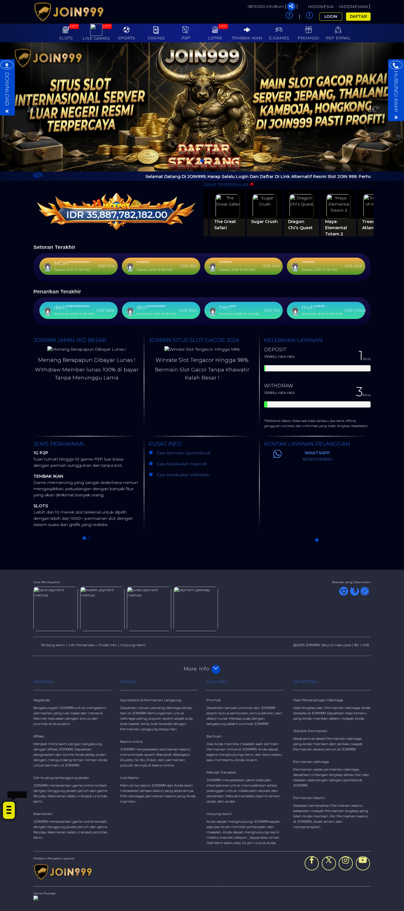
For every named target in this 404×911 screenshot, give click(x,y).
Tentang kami (53, 645)
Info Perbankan (82, 645)
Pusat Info (108, 645)
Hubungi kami (133, 645)
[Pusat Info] (309, 16)
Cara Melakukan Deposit (181, 463)
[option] (202, 106)
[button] (30, 106)
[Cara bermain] (289, 16)
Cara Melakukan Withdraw (182, 474)
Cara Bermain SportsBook (183, 453)
